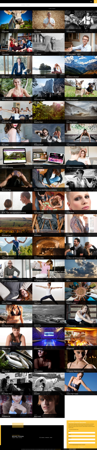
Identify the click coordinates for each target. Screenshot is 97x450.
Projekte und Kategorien (52, 8)
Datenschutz (47, 437)
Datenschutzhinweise (75, 444)
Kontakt (51, 437)
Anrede (69, 431)
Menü (91, 1)
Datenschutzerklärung (58, 449)
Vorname (69, 434)
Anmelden (81, 447)
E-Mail (69, 441)
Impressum (43, 437)
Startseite (1, 1)
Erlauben (74, 449)
